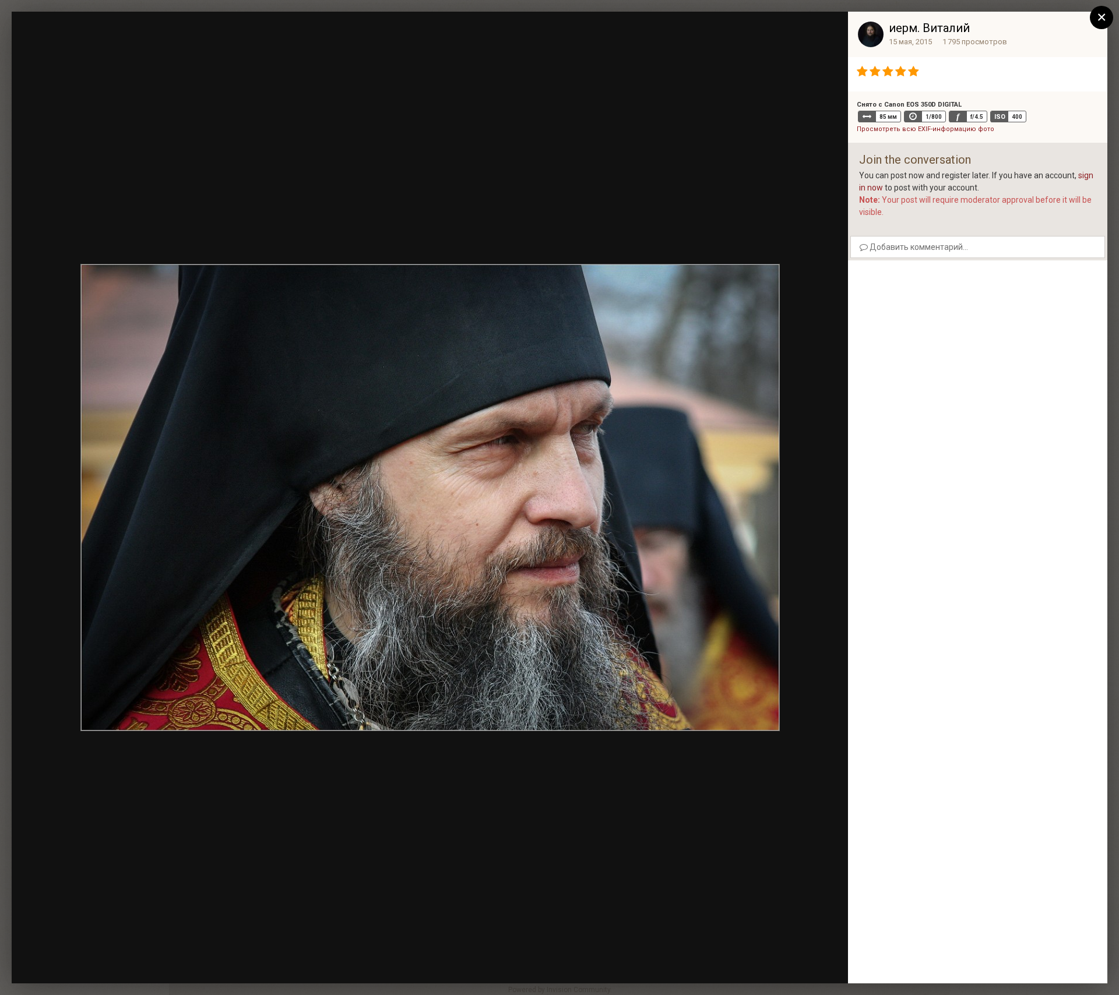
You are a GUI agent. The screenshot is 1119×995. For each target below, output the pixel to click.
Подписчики (753, 32)
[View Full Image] (828, 32)
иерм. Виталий (929, 28)
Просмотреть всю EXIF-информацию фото (925, 129)
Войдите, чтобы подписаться (664, 31)
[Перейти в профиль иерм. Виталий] (871, 34)
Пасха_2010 (86, 42)
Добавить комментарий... (918, 247)
